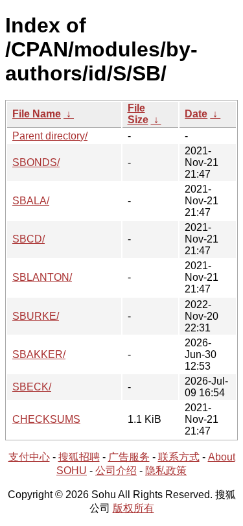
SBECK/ (31, 386)
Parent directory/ (49, 135)
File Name (36, 113)
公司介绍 (116, 470)
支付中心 (29, 456)
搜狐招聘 (79, 456)
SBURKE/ (35, 316)
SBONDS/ (36, 162)
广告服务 (129, 456)
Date (196, 113)
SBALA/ (30, 200)
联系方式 (179, 456)
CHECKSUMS (46, 419)
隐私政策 (166, 470)
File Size (138, 113)
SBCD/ (28, 239)
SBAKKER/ (38, 354)
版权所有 (133, 508)
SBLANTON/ (42, 277)
